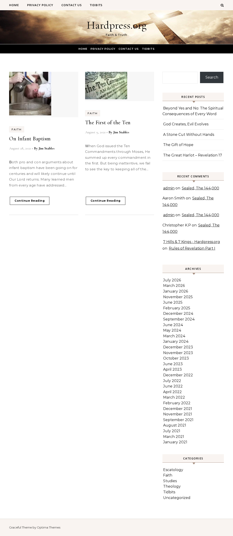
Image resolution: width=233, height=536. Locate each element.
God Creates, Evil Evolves (185, 124)
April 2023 (172, 369)
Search (211, 77)
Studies (170, 481)
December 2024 (178, 313)
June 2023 (173, 364)
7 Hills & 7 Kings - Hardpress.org (191, 242)
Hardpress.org (117, 25)
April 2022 (172, 392)
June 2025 (172, 302)
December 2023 (178, 347)
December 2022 (178, 375)
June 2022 (173, 386)
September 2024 (179, 319)
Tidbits (96, 5)
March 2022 (174, 397)
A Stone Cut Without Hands (188, 134)
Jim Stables (47, 148)
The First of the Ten (108, 122)
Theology (172, 486)
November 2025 (178, 297)
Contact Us (71, 5)
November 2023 (178, 353)
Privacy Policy (40, 5)
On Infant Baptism (30, 138)
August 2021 (174, 425)
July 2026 (172, 280)
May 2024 (172, 330)
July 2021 (171, 431)
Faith (17, 129)
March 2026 (174, 285)
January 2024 (176, 341)
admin (169, 188)
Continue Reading (30, 200)
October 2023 (176, 358)
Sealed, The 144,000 (200, 188)
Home (14, 5)
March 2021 (173, 436)
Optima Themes (48, 527)
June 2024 (173, 325)
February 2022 (176, 403)
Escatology (173, 470)
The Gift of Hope (178, 145)
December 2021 (177, 409)
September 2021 (178, 420)
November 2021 (177, 414)
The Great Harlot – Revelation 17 (192, 155)
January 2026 (175, 291)
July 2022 (172, 381)
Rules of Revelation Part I (192, 248)
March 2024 (174, 336)
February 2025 (176, 308)
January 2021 (175, 442)
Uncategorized (176, 498)
